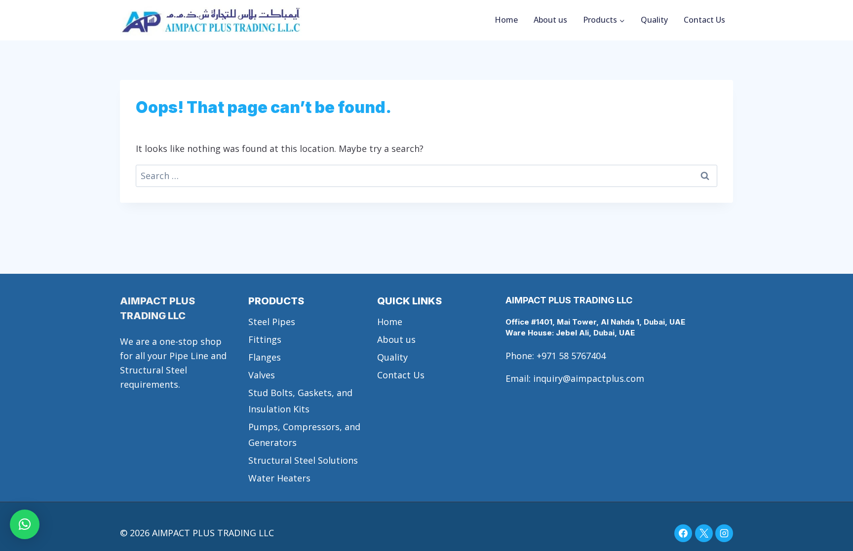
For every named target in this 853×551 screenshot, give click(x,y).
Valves (261, 375)
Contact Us (704, 19)
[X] (704, 533)
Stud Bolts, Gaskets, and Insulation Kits (300, 400)
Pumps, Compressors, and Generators (304, 434)
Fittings (264, 339)
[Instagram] (724, 533)
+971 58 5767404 (571, 356)
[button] (24, 524)
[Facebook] (683, 533)
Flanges (264, 357)
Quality (654, 19)
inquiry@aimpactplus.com (588, 378)
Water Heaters (279, 478)
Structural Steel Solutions (303, 460)
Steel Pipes (271, 322)
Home (506, 19)
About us (550, 19)
